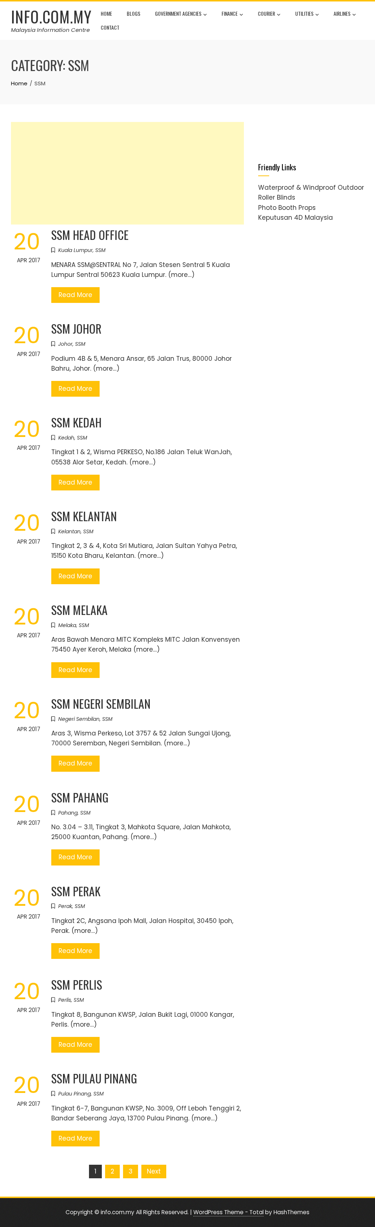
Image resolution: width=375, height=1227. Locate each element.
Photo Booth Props (287, 207)
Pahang (68, 812)
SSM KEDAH (76, 422)
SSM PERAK (75, 891)
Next (154, 1171)
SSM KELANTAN (84, 515)
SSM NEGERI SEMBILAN (101, 703)
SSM (100, 250)
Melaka (67, 625)
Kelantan (69, 531)
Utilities (304, 13)
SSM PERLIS (76, 984)
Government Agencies (178, 13)
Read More (75, 294)
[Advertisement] (127, 173)
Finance (230, 13)
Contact (110, 27)
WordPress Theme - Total (228, 1212)
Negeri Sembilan (79, 719)
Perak (65, 906)
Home (106, 13)
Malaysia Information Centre (50, 30)
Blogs (133, 13)
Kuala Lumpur (75, 250)
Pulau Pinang (74, 1093)
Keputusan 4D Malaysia (295, 217)
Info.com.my (51, 16)
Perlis (64, 1000)
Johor (65, 344)
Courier (266, 13)
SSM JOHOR (76, 328)
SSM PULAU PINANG (94, 1078)
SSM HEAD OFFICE (90, 234)
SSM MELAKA (79, 609)
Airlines (342, 13)
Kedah (66, 437)
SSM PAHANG (79, 797)
